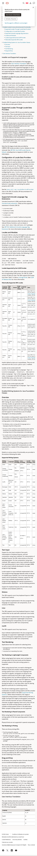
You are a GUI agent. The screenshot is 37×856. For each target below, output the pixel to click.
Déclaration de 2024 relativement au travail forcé (13, 837)
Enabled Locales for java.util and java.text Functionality (17, 27)
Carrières (25, 839)
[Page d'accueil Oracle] (7, 3)
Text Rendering (9, 48)
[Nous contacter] (34, 3)
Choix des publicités (17, 839)
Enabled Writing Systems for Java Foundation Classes (16, 42)
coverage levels (22, 277)
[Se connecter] (30, 3)
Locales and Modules (10, 35)
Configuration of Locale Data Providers (15, 31)
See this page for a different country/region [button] (16, 23)
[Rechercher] (24, 3)
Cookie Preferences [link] (6, 839)
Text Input (7, 46)
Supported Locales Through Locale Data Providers (18, 29)
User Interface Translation (9, 53)
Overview (7, 44)
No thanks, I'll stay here (11, 19)
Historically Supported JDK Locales (14, 39)
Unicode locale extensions (9, 203)
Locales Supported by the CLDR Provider (15, 37)
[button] (3, 3)
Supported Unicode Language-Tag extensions (16, 33)
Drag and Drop (9, 50)
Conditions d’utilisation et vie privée (20, 834)
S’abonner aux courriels (7, 842)
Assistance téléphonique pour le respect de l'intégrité (14, 845)
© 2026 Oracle (5, 834)
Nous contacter (31, 845)
